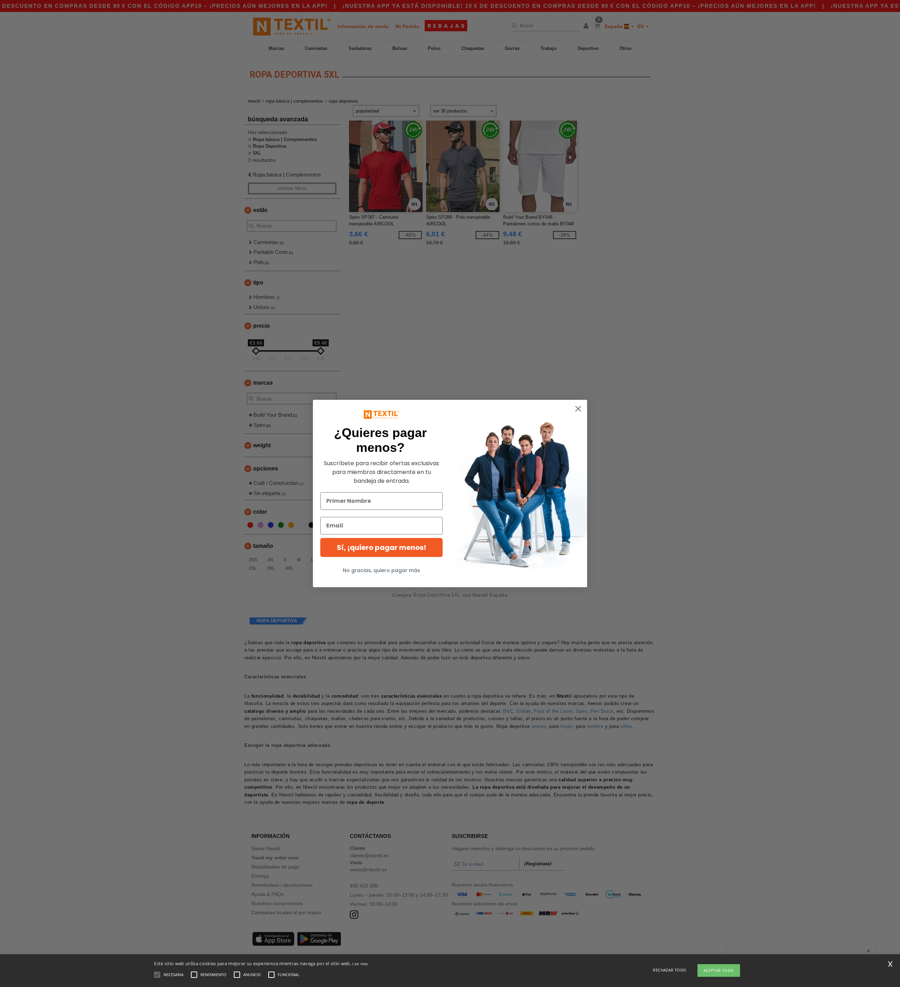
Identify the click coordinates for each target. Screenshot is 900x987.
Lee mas (360, 963)
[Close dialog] (578, 409)
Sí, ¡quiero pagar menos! (381, 547)
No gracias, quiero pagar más (381, 570)
